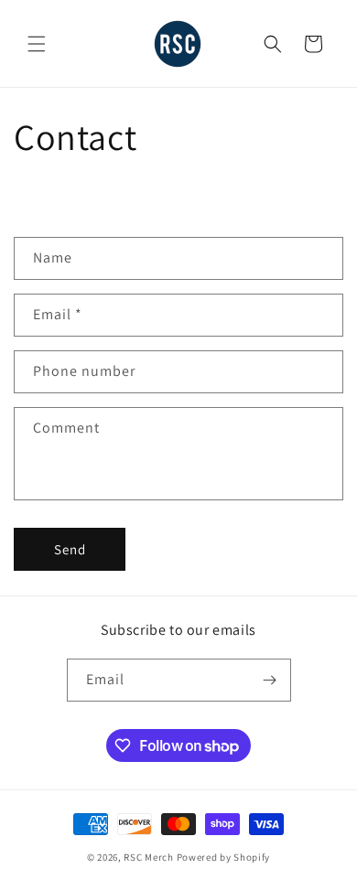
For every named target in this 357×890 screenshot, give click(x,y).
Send (70, 549)
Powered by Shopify (224, 857)
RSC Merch (148, 857)
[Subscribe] (270, 680)
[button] (36, 44)
